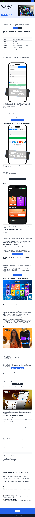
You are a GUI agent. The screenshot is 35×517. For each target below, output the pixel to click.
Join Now (17, 510)
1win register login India (6, 104)
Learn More (10, 14)
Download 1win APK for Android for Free (17, 368)
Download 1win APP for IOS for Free (17, 383)
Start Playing (4, 14)
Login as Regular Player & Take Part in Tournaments (17, 178)
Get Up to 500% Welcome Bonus (17, 254)
